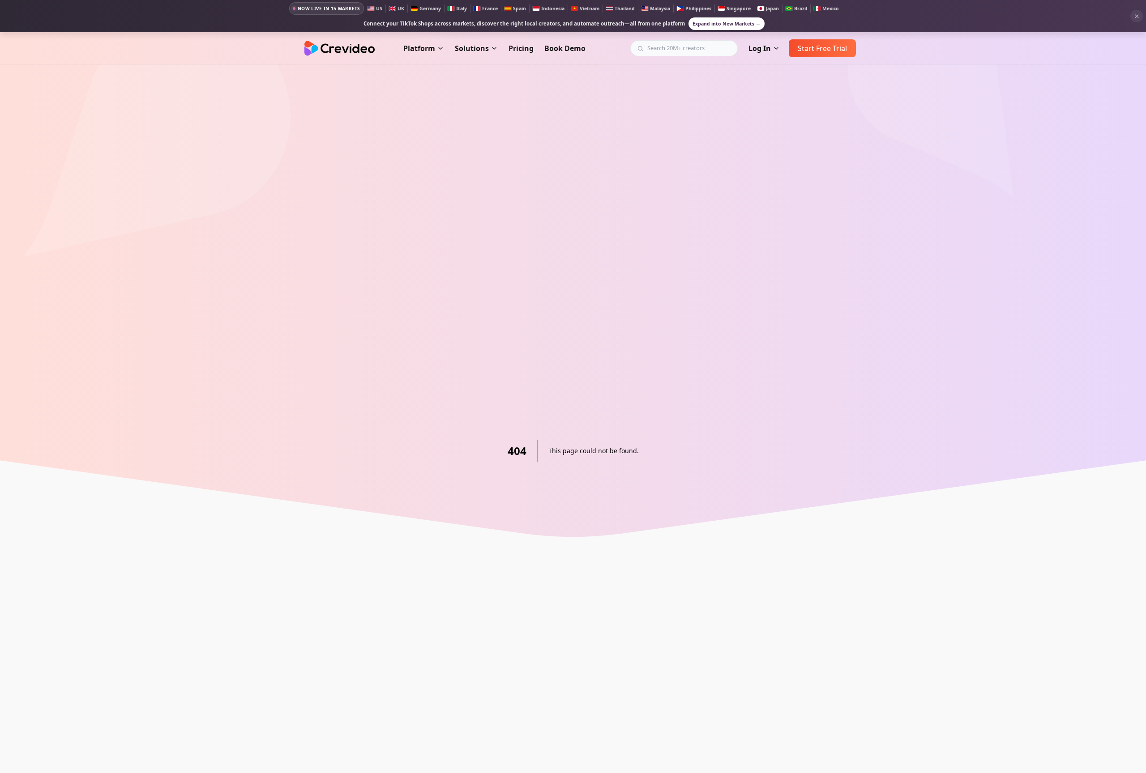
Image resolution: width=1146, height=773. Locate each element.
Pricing (521, 48)
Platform (419, 48)
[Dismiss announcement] (1136, 16)
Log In (759, 48)
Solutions (472, 48)
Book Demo (565, 48)
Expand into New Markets (727, 24)
